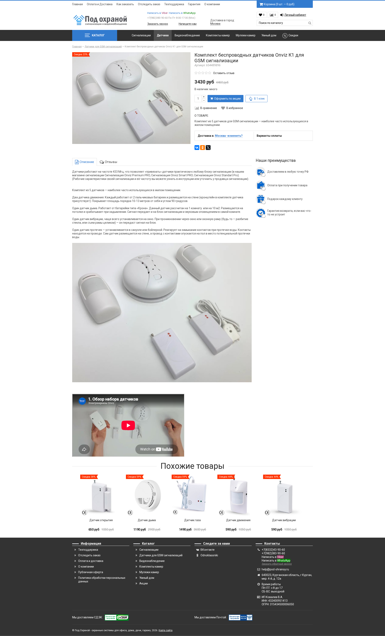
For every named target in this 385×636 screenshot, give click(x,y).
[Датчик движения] (238, 495)
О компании (212, 4)
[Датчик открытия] (101, 495)
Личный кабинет (295, 14)
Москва (215, 23)
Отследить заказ (149, 4)
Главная (77, 4)
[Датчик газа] (192, 495)
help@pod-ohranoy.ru (275, 569)
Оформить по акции (227, 98)
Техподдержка (174, 4)
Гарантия (194, 4)
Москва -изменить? (229, 135)
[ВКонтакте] (197, 147)
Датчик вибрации (284, 520)
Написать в (157, 12)
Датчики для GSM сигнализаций (160, 555)
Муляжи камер (245, 35)
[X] (208, 147)
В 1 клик (259, 98)
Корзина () (279, 4)
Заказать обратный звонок (277, 564)
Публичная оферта (90, 572)
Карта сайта (165, 630)
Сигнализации (141, 35)
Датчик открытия (101, 520)
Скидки (293, 35)
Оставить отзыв (223, 73)
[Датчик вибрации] (284, 495)
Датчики (163, 35)
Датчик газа (192, 520)
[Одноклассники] (202, 147)
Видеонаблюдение (187, 35)
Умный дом (268, 35)
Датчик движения (238, 520)
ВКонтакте (208, 549)
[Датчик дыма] (147, 495)
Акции (143, 583)
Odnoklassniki (209, 555)
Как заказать (125, 4)
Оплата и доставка (90, 561)
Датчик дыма (147, 520)
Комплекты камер (218, 35)
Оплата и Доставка (99, 4)
